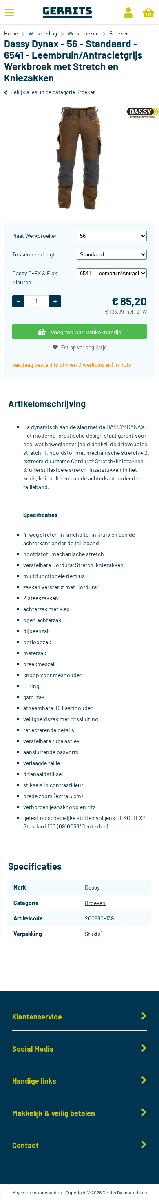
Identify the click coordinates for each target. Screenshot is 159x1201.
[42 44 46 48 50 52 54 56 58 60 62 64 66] (112, 235)
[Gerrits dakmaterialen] (67, 16)
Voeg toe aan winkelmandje (86, 332)
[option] (79, 158)
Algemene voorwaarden (37, 1192)
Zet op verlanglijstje (84, 347)
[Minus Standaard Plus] (112, 254)
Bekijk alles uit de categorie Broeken (53, 92)
